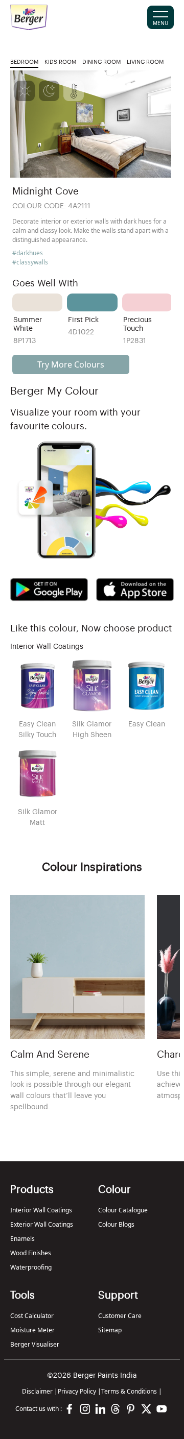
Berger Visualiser (34, 1344)
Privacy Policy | (79, 1391)
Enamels (22, 1238)
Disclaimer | (40, 1391)
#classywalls (30, 262)
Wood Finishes (30, 1253)
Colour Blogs (116, 1224)
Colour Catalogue (123, 1210)
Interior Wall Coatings (41, 1210)
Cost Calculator (32, 1315)
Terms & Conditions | (131, 1391)
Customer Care (120, 1315)
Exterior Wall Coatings (41, 1224)
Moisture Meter (32, 1330)
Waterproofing (31, 1267)
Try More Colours (70, 364)
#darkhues (27, 253)
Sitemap (110, 1330)
